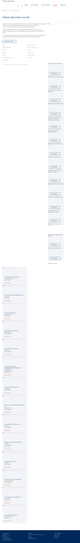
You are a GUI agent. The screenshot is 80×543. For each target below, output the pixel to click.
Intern (29, 535)
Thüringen (29, 57)
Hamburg (4, 52)
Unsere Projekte (57, 534)
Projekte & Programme (45, 4)
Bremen (4, 50)
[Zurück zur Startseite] (12, 3)
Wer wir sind (55, 4)
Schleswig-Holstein (31, 55)
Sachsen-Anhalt (30, 52)
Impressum (30, 537)
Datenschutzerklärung (32, 538)
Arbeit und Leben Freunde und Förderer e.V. (36, 534)
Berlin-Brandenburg (6, 47)
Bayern (3, 45)
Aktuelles (26, 4)
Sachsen (29, 50)
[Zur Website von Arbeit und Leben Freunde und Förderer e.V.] (17, 5)
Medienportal (63, 4)
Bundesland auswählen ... (9, 41)
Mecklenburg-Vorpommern (7, 57)
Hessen (3, 55)
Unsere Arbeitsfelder (34, 4)
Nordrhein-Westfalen (31, 45)
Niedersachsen (5, 60)
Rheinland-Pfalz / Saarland (32, 47)
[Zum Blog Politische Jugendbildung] (22, 5)
